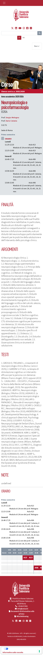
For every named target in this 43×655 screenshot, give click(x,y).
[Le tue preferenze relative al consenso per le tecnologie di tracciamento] (39, 651)
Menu (35, 46)
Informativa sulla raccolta (13, 652)
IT (19, 38)
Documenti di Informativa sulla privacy (22, 612)
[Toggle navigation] (4, 3)
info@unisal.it (22, 609)
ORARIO (8, 138)
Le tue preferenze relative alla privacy (23, 649)
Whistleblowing (22, 616)
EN (24, 38)
